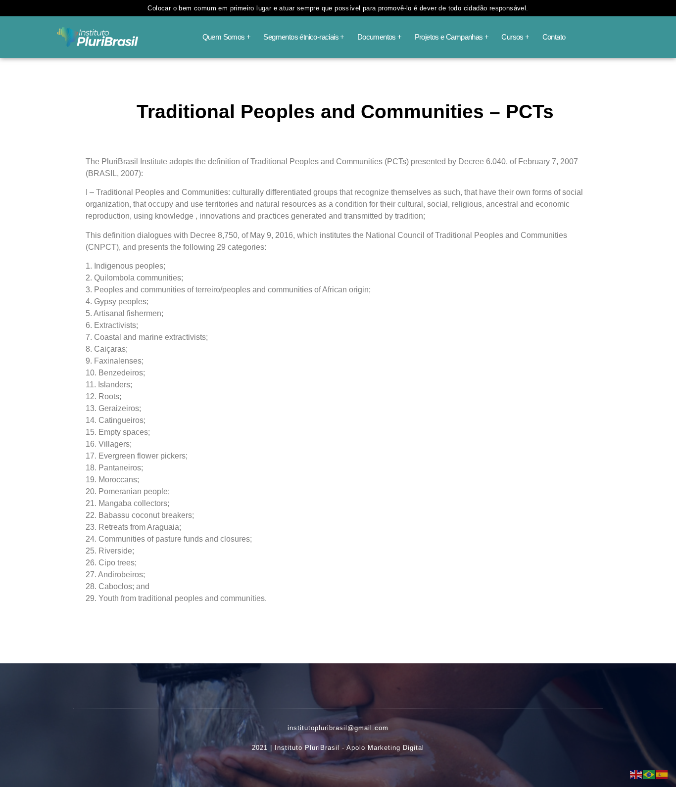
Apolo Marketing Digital (385, 747)
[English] (636, 774)
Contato (554, 37)
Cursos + (515, 37)
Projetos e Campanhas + (452, 37)
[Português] (649, 774)
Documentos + (379, 37)
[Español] (662, 774)
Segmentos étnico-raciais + (303, 37)
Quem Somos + (226, 37)
